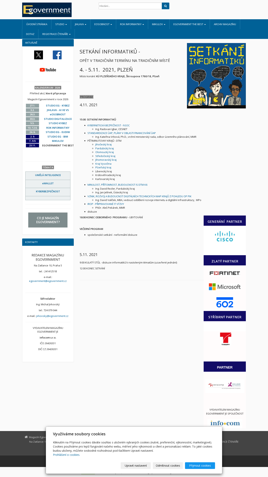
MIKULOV (157, 24)
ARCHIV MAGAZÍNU (225, 24)
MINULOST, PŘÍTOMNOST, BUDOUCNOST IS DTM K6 (117, 184)
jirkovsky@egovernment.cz (52, 316)
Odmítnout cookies (168, 465)
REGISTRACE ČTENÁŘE (55, 34)
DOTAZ (30, 34)
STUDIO (60, 24)
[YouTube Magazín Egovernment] (48, 69)
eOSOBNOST (102, 24)
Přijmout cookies (200, 465)
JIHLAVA (79, 24)
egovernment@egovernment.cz (48, 281)
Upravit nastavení (136, 465)
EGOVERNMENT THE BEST (188, 24)
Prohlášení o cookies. (66, 455)
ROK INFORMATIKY (131, 24)
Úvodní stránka (36, 24)
